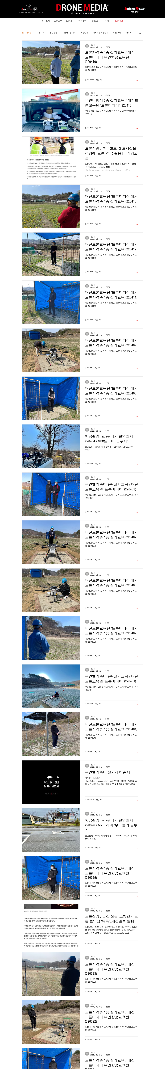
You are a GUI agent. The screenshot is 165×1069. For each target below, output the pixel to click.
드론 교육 (40, 32)
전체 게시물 (26, 32)
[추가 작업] (137, 46)
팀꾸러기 (40, 12)
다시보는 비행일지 (100, 32)
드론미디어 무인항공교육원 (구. (28, 12)
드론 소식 (117, 32)
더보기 (128, 32)
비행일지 (84, 32)
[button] (140, 33)
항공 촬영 (53, 32)
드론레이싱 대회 (69, 32)
